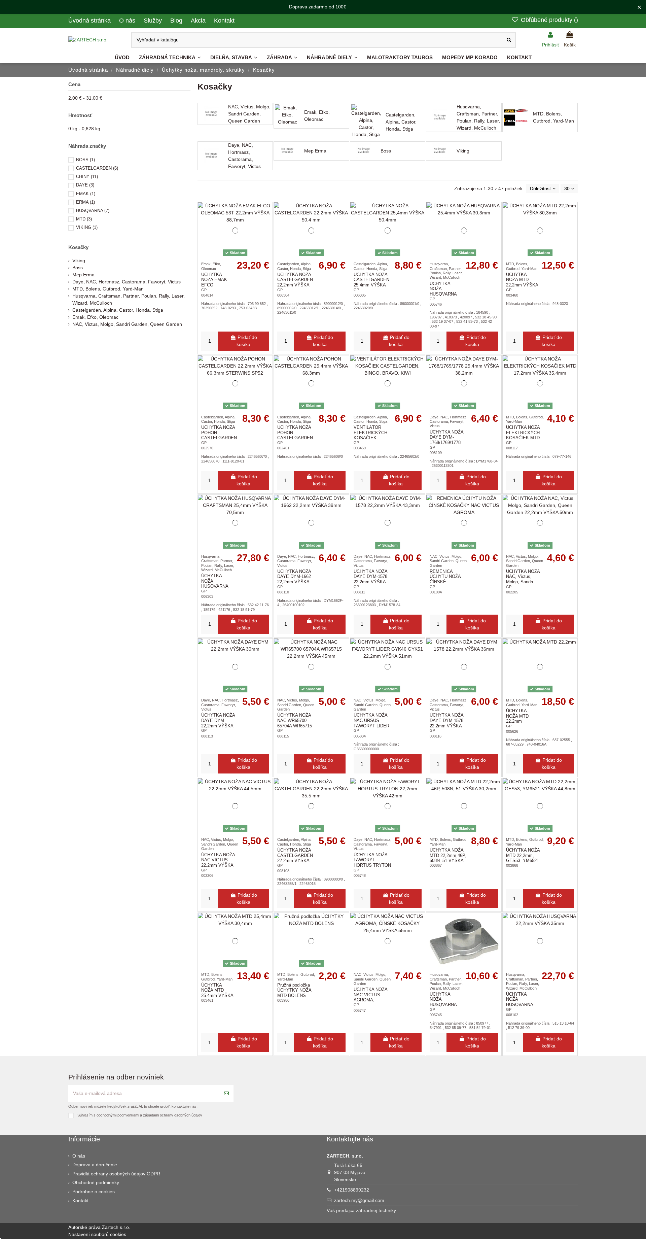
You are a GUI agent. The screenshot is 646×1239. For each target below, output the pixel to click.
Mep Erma (315, 150)
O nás (128, 20)
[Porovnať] (267, 224)
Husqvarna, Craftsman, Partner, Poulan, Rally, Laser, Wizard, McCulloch (478, 117)
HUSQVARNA (92, 210)
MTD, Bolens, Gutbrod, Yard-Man (553, 117)
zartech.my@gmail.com (359, 1200)
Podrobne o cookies (93, 1191)
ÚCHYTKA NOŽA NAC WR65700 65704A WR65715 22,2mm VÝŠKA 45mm (294, 725)
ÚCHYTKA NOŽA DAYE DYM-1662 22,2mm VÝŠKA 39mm (294, 579)
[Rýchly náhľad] (267, 236)
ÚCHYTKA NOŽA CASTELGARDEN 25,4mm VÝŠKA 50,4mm (371, 282)
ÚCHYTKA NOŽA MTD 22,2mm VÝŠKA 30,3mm (522, 282)
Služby (154, 20)
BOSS (85, 159)
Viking (463, 150)
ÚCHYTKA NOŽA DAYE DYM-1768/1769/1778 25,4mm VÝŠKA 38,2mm (446, 442)
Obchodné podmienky (95, 1182)
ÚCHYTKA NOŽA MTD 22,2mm (517, 716)
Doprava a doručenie (94, 1164)
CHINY (87, 176)
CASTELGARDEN (97, 168)
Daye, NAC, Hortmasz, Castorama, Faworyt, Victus (244, 155)
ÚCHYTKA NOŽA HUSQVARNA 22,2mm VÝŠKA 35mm (522, 1005)
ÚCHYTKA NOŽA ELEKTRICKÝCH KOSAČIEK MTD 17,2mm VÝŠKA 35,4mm (523, 438)
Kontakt (224, 20)
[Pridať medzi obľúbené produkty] (267, 212)
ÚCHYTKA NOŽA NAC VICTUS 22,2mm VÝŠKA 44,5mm (218, 862)
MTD (84, 218)
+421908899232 (351, 1190)
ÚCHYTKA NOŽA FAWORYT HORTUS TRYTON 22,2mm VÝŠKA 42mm (372, 865)
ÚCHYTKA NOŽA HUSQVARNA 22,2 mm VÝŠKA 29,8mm (446, 1005)
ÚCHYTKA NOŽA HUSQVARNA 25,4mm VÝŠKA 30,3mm (446, 294)
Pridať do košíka (247, 341)
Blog (177, 20)
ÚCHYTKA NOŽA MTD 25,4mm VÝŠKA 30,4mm (217, 993)
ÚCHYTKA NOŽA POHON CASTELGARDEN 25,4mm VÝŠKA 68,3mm (295, 438)
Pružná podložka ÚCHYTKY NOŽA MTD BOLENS (294, 990)
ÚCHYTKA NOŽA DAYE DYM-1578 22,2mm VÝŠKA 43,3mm (370, 579)
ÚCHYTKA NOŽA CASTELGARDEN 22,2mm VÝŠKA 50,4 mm (295, 282)
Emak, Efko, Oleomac (317, 115)
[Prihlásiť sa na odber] (226, 1093)
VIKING (87, 227)
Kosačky (78, 247)
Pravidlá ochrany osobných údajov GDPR (116, 1173)
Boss (386, 150)
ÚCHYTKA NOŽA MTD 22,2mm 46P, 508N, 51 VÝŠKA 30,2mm (448, 858)
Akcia (199, 20)
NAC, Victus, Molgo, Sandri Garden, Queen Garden (249, 114)
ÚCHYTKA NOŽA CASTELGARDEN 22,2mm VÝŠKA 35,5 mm (295, 858)
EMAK (85, 193)
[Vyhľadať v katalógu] (509, 40)
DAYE (85, 184)
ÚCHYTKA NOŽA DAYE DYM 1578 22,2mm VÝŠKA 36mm (446, 723)
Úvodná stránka (90, 20)
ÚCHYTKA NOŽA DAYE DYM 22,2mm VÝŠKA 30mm (218, 723)
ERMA (85, 202)
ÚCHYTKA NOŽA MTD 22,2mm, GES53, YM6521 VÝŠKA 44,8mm (523, 858)
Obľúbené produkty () (548, 19)
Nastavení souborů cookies (97, 1234)
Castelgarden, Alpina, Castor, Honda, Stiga (401, 122)
